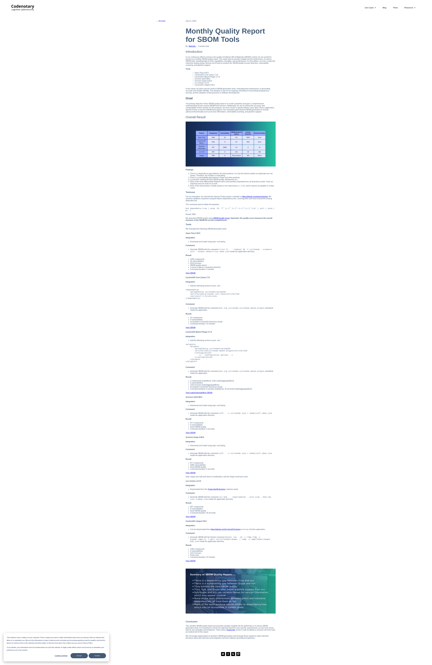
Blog (384, 8)
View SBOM (190, 273)
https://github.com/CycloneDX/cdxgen (226, 529)
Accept (79, 656)
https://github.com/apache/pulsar (255, 197)
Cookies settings (61, 656)
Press (395, 8)
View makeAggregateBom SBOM (199, 393)
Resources (409, 8)
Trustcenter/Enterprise (216, 489)
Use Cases (369, 8)
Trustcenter (230, 630)
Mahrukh (192, 46)
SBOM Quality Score (221, 218)
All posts (162, 21)
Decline (97, 656)
